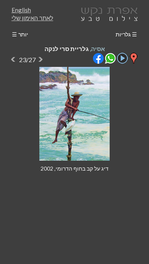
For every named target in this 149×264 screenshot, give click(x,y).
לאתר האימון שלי (32, 17)
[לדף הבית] (107, 13)
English (21, 9)
